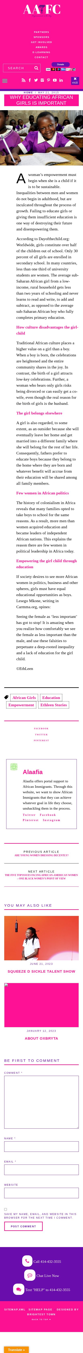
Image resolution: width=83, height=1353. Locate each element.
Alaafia (33, 772)
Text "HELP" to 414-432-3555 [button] (47, 1290)
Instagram (52, 820)
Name (10, 1138)
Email (10, 1161)
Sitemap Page (40, 1309)
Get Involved (41, 42)
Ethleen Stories (53, 705)
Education (51, 697)
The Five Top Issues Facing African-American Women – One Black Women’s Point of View (41, 875)
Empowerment (21, 705)
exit (75, 82)
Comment (13, 1073)
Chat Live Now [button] (47, 1276)
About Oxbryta (41, 1038)
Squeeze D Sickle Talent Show (41, 971)
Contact (41, 57)
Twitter (41, 735)
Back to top (40, 1319)
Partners (41, 32)
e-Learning (42, 52)
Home (28, 92)
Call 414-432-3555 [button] (46, 1262)
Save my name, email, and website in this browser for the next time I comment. (40, 1216)
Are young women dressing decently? (41, 853)
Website (11, 1184)
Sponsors (41, 37)
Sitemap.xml (14, 1309)
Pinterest (41, 740)
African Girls (24, 697)
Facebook (41, 728)
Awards (42, 47)
